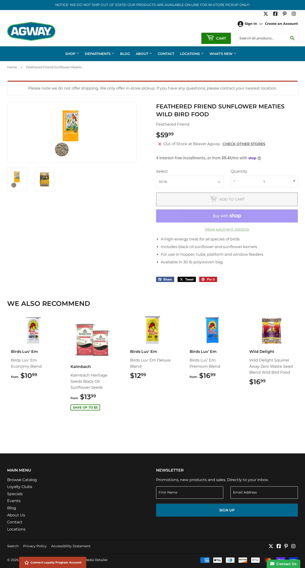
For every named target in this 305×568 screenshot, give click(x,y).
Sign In (251, 24)
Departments (98, 54)
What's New (221, 54)
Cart (220, 38)
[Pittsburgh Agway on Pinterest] (284, 14)
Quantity (239, 171)
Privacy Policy (35, 546)
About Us (16, 515)
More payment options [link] (227, 229)
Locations (190, 54)
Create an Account (281, 24)
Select (162, 171)
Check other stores (244, 144)
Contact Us (285, 564)
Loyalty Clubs (19, 486)
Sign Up (227, 510)
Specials (15, 494)
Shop (70, 54)
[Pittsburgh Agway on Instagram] (294, 14)
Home (12, 67)
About (142, 54)
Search (13, 546)
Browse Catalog (22, 480)
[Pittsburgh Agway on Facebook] (275, 14)
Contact (166, 54)
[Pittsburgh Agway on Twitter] (265, 14)
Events (13, 501)
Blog (125, 54)
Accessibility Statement (71, 546)
